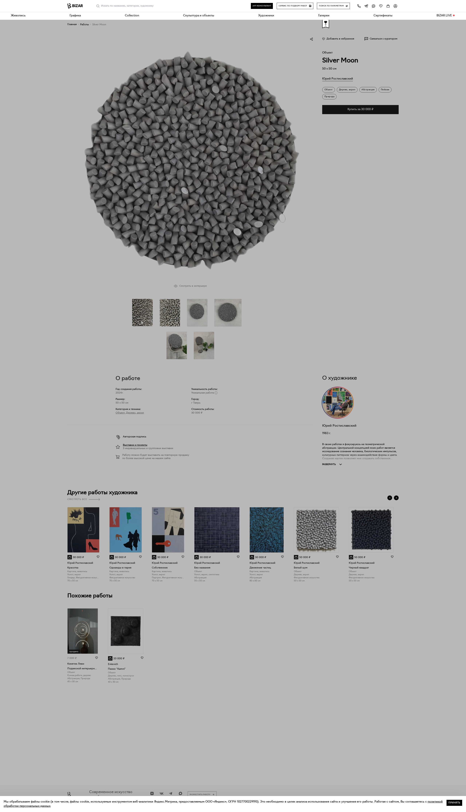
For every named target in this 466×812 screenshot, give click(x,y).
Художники (266, 15)
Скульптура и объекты (198, 15)
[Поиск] (97, 6)
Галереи (323, 15)
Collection (132, 15)
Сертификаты (383, 15)
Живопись (18, 15)
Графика (75, 15)
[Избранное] (381, 6)
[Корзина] (388, 6)
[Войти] (395, 6)
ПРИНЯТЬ (454, 803)
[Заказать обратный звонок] (359, 6)
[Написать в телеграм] (366, 6)
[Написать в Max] (373, 6)
